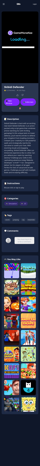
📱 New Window (9, 102)
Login (35, 4)
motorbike (31, 220)
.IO (23, 203)
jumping (16, 220)
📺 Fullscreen (28, 102)
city (23, 220)
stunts (7, 220)
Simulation (11, 203)
